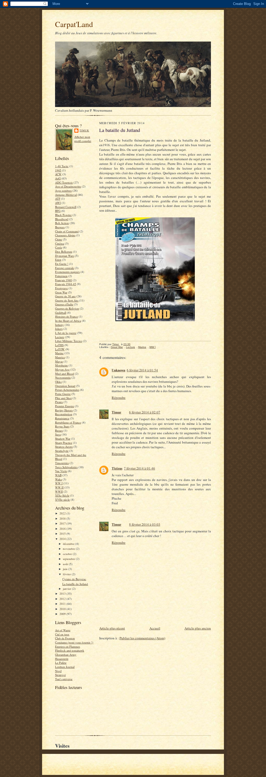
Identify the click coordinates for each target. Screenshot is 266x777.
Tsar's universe (63, 679)
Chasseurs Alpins (65, 235)
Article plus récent (112, 628)
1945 (58, 170)
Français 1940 (63, 280)
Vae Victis (61, 471)
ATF (57, 198)
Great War (61, 292)
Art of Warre (62, 630)
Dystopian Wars (64, 256)
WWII (59, 491)
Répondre (118, 397)
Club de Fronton (65, 638)
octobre (68, 554)
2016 (62, 529)
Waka (58, 479)
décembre (69, 544)
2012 (62, 599)
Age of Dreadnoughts (68, 186)
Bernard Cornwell (65, 207)
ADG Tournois (64, 182)
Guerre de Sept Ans (66, 300)
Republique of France (68, 422)
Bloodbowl (61, 219)
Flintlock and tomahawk (69, 650)
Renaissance (62, 418)
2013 (62, 593)
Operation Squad (65, 386)
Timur (84, 130)
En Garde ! (61, 264)
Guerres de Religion (67, 308)
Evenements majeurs (67, 272)
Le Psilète (60, 663)
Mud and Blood (64, 374)
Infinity (59, 325)
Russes (59, 430)
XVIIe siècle (62, 499)
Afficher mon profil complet (82, 139)
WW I (59, 483)
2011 (62, 604)
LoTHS (59, 345)
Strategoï (60, 675)
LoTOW (60, 349)
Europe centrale (64, 268)
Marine (59, 353)
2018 (62, 518)
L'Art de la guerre (65, 333)
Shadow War (62, 438)
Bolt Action (62, 223)
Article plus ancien (197, 628)
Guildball (60, 312)
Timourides (62, 463)
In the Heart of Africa (68, 321)
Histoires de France (66, 316)
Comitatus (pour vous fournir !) (74, 642)
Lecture (59, 337)
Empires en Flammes (67, 646)
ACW (58, 174)
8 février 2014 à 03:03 (144, 524)
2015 (62, 533)
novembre (69, 549)
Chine (58, 239)
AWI (58, 203)
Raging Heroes (64, 410)
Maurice (60, 357)
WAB (58, 475)
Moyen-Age (62, 369)
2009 (62, 614)
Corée (58, 247)
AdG (58, 178)
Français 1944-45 (65, 284)
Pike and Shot (63, 398)
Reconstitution (63, 414)
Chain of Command (67, 231)
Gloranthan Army (65, 655)
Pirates (59, 402)
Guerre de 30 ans (65, 296)
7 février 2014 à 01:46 (139, 468)
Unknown (118, 369)
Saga (58, 434)
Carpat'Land (74, 24)
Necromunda (63, 377)
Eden (58, 260)
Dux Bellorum (63, 251)
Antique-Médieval (66, 195)
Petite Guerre (63, 394)
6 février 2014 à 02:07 (144, 412)
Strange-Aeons (64, 446)
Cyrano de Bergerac (74, 579)
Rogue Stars (62, 426)
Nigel (58, 671)
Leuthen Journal (65, 667)
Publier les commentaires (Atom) (142, 638)
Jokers (59, 329)
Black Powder (63, 215)
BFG (58, 211)
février (67, 574)
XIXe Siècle (62, 495)
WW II (59, 487)
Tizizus (117, 468)
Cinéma (59, 243)
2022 (62, 513)
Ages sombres (63, 190)
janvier (67, 589)
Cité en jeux (62, 634)
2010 (62, 609)
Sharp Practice (63, 443)
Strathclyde (62, 451)
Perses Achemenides (67, 390)
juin (65, 569)
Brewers (60, 227)
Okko (58, 382)
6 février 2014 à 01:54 (142, 370)
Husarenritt (61, 659)
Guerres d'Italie (64, 304)
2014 (62, 539)
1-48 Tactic (62, 166)
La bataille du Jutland (75, 584)
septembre (69, 559)
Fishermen (61, 276)
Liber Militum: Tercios (68, 341)
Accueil (154, 628)
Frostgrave (61, 288)
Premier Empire (64, 406)
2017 (62, 523)
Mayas (59, 361)
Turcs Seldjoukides (66, 467)
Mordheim (61, 365)
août (66, 564)
